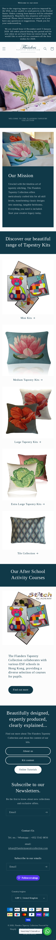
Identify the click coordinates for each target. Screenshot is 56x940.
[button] (3, 48)
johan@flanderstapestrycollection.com (28, 848)
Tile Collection (26, 553)
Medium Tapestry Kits (26, 379)
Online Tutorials (28, 769)
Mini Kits (26, 317)
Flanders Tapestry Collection (26, 925)
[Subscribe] (46, 812)
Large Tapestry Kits (26, 441)
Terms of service (29, 934)
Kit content (28, 760)
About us (28, 751)
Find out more (20, 689)
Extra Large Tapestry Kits (26, 504)
